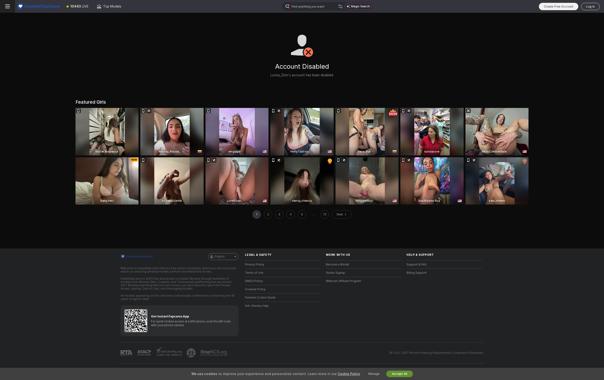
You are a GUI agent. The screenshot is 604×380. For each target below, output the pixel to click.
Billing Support (417, 272)
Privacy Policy (254, 264)
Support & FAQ (417, 264)
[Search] (340, 6)
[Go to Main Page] (38, 6)
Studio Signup (335, 272)
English (220, 256)
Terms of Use (254, 272)
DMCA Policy (254, 281)
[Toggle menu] (7, 6)
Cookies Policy (255, 289)
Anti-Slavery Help (257, 305)
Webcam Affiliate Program (343, 281)
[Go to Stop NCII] (214, 353)
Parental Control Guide (260, 297)
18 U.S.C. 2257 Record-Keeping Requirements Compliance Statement (436, 352)
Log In (590, 6)
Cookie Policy (349, 374)
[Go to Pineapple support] (192, 352)
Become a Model (337, 264)
